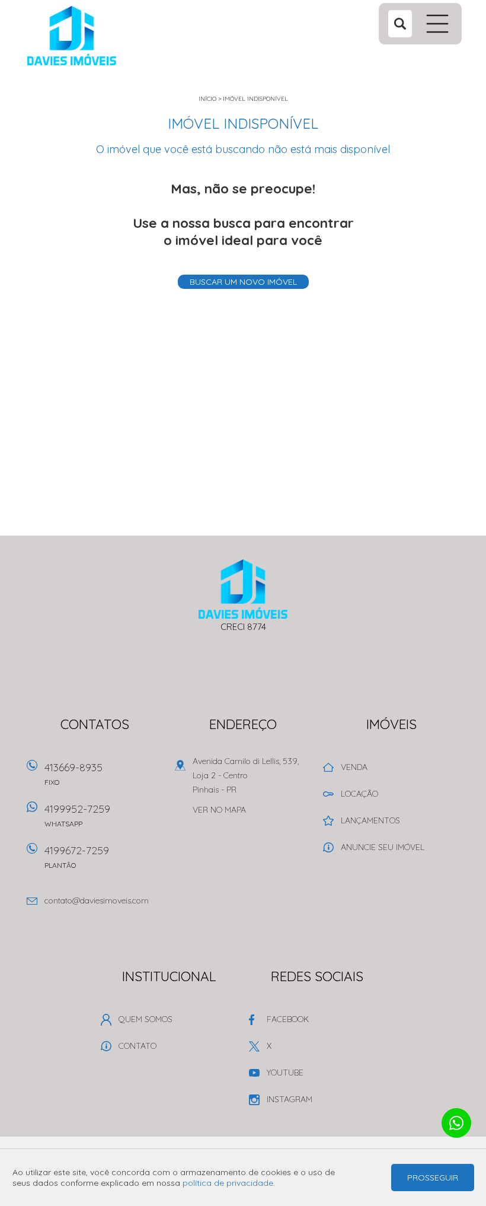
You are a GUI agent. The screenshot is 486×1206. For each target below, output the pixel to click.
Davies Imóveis (243, 589)
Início (207, 99)
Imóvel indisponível (255, 99)
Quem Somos (145, 1019)
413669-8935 (73, 773)
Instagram (289, 1099)
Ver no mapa (219, 809)
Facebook (288, 1019)
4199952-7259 (77, 815)
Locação (359, 793)
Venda (354, 767)
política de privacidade (228, 1183)
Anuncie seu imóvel (382, 847)
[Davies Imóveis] (101, 35)
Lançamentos (370, 820)
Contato (137, 1045)
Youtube (285, 1072)
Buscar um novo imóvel (243, 281)
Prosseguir (432, 1177)
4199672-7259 (76, 857)
